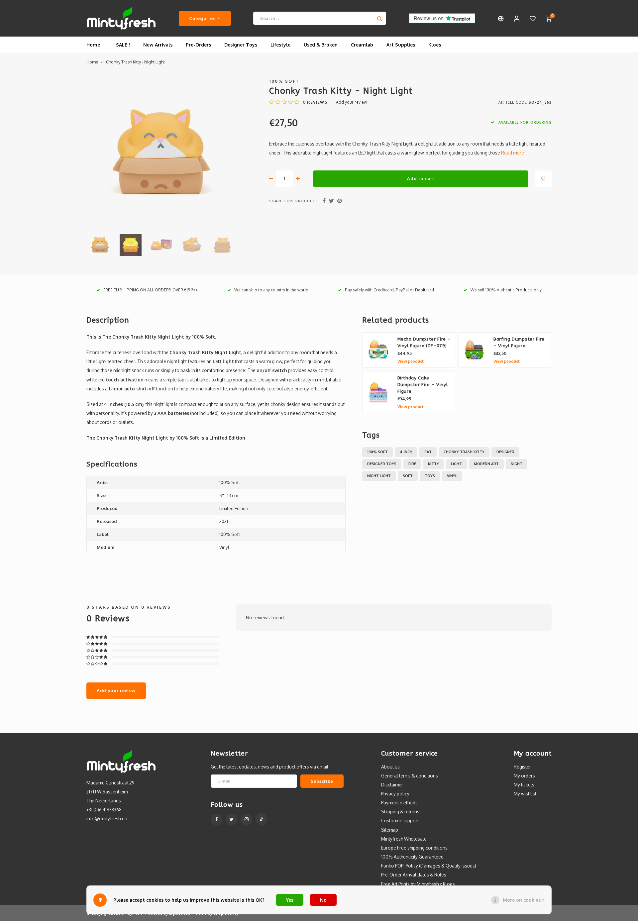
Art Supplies (400, 45)
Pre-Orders (198, 45)
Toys (430, 475)
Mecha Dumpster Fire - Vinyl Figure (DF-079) (424, 342)
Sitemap (389, 830)
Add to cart (420, 178)
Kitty (433, 463)
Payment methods (399, 802)
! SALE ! (121, 45)
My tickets (524, 784)
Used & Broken (321, 45)
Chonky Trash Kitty (464, 452)
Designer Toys (240, 45)
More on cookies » (524, 900)
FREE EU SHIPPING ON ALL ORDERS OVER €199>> (150, 289)
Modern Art (486, 463)
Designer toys (381, 463)
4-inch (406, 452)
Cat (428, 452)
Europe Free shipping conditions (414, 848)
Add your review (351, 102)
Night (516, 463)
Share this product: (293, 201)
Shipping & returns (400, 811)
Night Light (379, 475)
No (323, 900)
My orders (524, 775)
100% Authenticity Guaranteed (412, 857)
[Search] (379, 18)
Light (456, 463)
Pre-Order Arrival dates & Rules (413, 874)
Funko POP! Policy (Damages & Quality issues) (428, 866)
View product (410, 361)
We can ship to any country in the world (271, 289)
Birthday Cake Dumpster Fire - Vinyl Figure (422, 384)
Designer (505, 452)
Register (522, 766)
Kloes (434, 45)
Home (93, 45)
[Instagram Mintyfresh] (246, 819)
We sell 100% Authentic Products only (506, 289)
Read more (512, 152)
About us (390, 766)
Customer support (400, 820)
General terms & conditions (409, 775)
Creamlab (362, 45)
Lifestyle (280, 45)
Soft (408, 475)
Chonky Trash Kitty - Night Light (135, 61)
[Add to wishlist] (543, 178)
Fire (412, 463)
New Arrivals (157, 45)
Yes (289, 900)
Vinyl (452, 475)
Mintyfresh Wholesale (404, 839)
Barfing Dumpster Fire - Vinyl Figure (519, 342)
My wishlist (525, 793)
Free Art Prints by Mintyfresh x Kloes (418, 884)
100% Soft (284, 81)
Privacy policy (395, 793)
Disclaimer (392, 784)
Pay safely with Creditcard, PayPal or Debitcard (389, 289)
